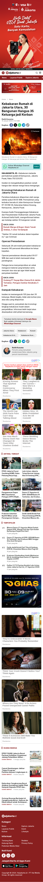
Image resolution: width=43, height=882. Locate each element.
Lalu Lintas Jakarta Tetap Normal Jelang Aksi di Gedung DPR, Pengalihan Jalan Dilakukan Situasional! (31, 475)
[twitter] (15, 125)
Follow (36, 166)
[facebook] (11, 125)
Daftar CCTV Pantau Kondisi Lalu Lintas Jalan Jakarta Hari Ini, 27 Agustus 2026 (23, 566)
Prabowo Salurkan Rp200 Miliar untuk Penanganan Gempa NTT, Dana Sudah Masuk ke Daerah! (10, 518)
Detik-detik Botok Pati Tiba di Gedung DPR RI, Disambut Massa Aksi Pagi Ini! (31, 517)
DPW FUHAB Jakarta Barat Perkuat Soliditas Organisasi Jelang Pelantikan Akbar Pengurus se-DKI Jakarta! (14, 756)
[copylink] (27, 125)
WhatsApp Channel (12, 323)
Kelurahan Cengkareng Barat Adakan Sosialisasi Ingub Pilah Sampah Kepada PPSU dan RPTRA (15, 786)
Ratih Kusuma (7, 119)
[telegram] (23, 125)
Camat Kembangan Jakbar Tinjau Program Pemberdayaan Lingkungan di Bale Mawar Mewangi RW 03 (15, 771)
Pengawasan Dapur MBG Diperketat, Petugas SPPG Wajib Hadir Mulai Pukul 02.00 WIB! (10, 496)
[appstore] (8, 866)
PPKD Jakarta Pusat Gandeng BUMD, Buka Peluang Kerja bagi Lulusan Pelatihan (10, 474)
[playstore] (21, 866)
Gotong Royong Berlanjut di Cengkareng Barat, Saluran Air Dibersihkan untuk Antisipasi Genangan (15, 801)
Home (4, 99)
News (11, 99)
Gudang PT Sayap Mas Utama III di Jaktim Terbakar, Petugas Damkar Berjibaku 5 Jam (21, 283)
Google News (31, 319)
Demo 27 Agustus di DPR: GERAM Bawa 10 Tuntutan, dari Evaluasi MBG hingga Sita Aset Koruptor (31, 496)
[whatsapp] (19, 125)
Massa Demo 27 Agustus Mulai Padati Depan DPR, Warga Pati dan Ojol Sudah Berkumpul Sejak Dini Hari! (23, 529)
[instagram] (13, 856)
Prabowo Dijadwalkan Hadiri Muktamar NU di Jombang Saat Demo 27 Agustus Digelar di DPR (23, 557)
